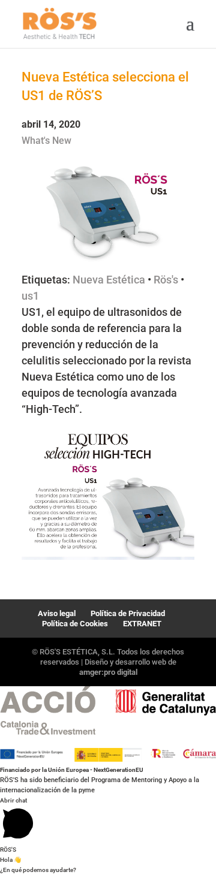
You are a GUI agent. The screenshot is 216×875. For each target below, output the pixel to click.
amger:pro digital (108, 672)
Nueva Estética (109, 279)
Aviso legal (57, 613)
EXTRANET (142, 623)
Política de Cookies (75, 623)
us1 (30, 295)
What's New (46, 140)
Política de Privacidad (128, 613)
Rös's (166, 279)
